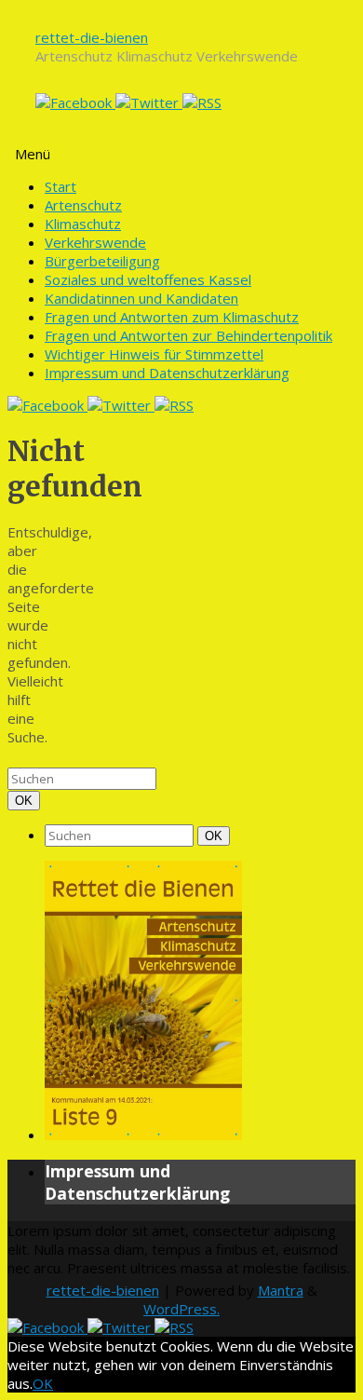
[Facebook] (75, 102)
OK (27, 800)
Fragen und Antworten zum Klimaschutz (172, 316)
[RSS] (202, 102)
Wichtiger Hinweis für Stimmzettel (154, 354)
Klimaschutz (83, 223)
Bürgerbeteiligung (102, 260)
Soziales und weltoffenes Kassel (148, 279)
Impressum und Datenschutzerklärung (167, 372)
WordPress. (181, 1308)
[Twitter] (148, 102)
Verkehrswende (95, 242)
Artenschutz (83, 205)
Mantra (280, 1290)
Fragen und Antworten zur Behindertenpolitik (188, 335)
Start (60, 186)
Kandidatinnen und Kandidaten (141, 298)
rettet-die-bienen (91, 37)
